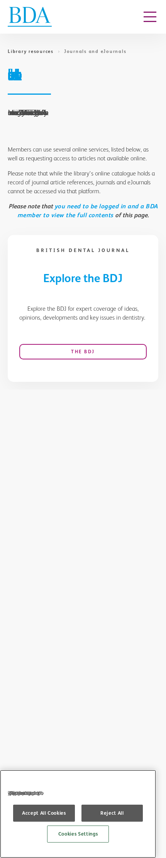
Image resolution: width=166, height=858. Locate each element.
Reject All (112, 813)
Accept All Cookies (44, 813)
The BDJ (83, 351)
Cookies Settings (78, 834)
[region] (78, 814)
